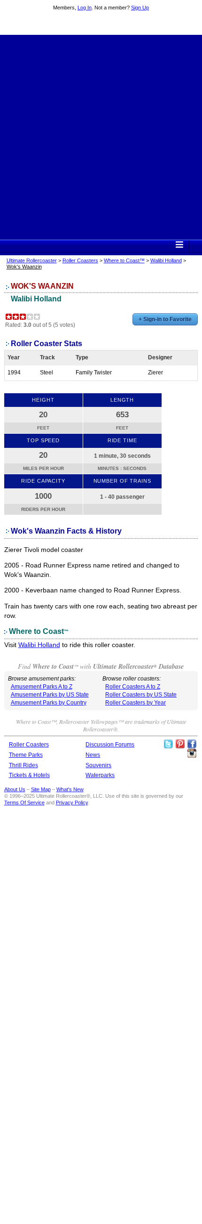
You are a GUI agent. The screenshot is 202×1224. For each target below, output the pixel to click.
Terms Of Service (24, 802)
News (92, 755)
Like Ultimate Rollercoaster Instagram (191, 753)
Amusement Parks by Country (48, 702)
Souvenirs (98, 765)
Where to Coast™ (124, 260)
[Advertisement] (101, 136)
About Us (14, 789)
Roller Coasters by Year (135, 702)
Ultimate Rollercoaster (101, 24)
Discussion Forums (109, 744)
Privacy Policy (72, 802)
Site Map (41, 789)
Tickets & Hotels (29, 775)
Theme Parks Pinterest (180, 744)
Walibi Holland (166, 260)
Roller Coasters (80, 260)
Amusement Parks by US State (50, 694)
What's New (70, 789)
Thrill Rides (23, 765)
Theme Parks (26, 755)
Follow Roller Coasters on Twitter (168, 744)
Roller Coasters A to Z (132, 686)
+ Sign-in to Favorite (165, 319)
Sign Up (140, 7)
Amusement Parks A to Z (41, 686)
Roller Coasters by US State (141, 694)
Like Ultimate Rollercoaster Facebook (191, 744)
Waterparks (100, 775)
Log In (85, 7)
